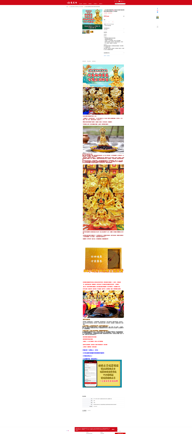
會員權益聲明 (102, 433)
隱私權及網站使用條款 (89, 433)
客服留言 (101, 432)
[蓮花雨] (72, 2)
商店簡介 (87, 432)
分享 (105, 55)
